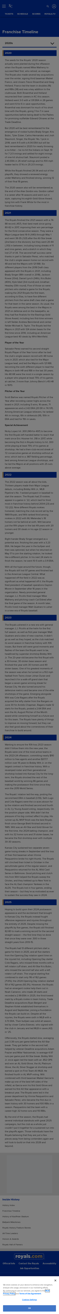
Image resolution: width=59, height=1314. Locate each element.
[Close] (55, 1280)
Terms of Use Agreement (30, 1293)
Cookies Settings (29, 1300)
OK (29, 1308)
